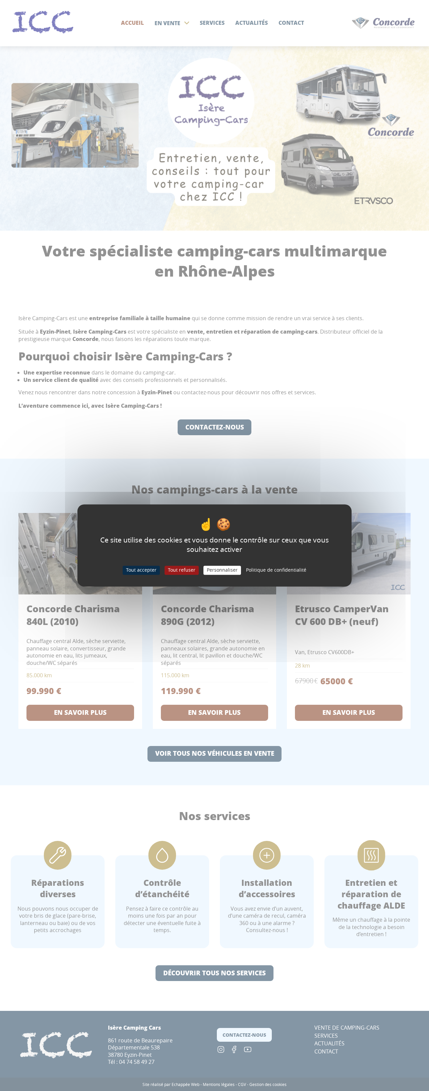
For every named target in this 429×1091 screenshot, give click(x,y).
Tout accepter (141, 570)
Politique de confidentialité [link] (276, 570)
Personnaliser (222, 570)
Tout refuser (181, 570)
